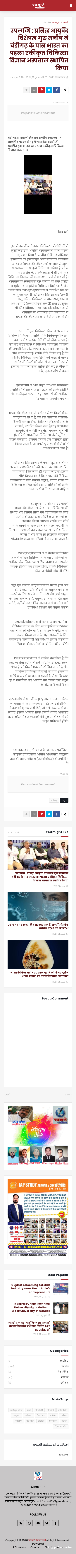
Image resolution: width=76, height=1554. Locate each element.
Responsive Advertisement (38, 113)
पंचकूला (16, 1415)
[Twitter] (49, 90)
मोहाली (38, 1377)
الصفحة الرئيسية (60, 22)
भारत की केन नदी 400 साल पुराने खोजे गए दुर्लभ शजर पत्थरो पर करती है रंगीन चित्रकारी (39, 974)
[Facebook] (56, 90)
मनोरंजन (53, 1421)
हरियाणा (38, 1382)
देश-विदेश (38, 1372)
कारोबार (38, 1361)
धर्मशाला (28, 1415)
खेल (29, 1410)
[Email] (34, 90)
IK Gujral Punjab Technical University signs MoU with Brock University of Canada (30, 1307)
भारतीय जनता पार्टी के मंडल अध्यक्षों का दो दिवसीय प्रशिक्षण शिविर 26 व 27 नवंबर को (29, 1326)
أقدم (8, 1094)
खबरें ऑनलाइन (37, 1540)
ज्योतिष (53, 1415)
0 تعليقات (15, 77)
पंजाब (64, 1421)
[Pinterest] (41, 90)
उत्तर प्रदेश (62, 1410)
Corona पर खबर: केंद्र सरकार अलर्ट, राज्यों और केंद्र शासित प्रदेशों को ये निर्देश (38, 926)
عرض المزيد (13, 832)
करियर (50, 1410)
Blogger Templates (59, 1547)
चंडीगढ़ (46, 22)
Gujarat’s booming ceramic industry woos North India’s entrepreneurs (30, 1288)
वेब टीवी (30, 1421)
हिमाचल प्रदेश (61, 1426)
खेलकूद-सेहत (16, 1410)
